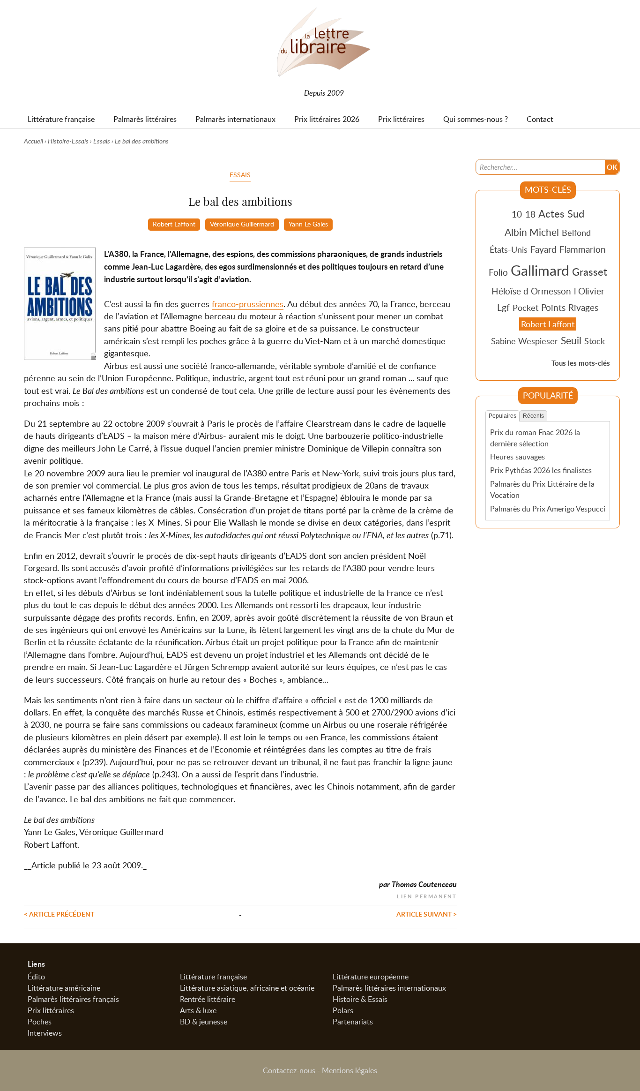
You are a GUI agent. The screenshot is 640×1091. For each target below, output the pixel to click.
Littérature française (213, 976)
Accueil (33, 140)
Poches (40, 1021)
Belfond (576, 232)
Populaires (502, 416)
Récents (533, 416)
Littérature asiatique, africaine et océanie (247, 988)
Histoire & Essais (360, 999)
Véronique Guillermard (242, 223)
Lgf (503, 307)
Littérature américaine (64, 988)
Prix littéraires (51, 1010)
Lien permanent (427, 895)
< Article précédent (59, 913)
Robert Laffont (174, 223)
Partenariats (353, 1021)
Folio (498, 272)
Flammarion (582, 249)
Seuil (571, 340)
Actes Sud (561, 213)
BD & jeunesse (203, 1021)
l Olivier (589, 291)
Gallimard (540, 270)
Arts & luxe (198, 1010)
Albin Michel (532, 232)
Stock (594, 340)
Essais (101, 140)
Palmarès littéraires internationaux (389, 988)
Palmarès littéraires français (73, 999)
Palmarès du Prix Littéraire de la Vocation (542, 489)
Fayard (543, 249)
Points (553, 307)
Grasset (589, 271)
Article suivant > (426, 913)
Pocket (525, 307)
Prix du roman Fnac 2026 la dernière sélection (535, 438)
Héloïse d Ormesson (531, 291)
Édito (36, 976)
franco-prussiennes (247, 303)
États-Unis (509, 249)
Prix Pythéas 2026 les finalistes (541, 470)
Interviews (45, 1033)
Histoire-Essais (68, 140)
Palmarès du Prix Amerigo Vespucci (547, 509)
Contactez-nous (289, 1070)
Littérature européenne (371, 976)
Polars (343, 1010)
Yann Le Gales (308, 223)
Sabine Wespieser (524, 340)
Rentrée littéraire (207, 999)
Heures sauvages (517, 456)
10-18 (524, 214)
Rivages (583, 307)
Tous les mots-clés (580, 363)
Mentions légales (349, 1070)
